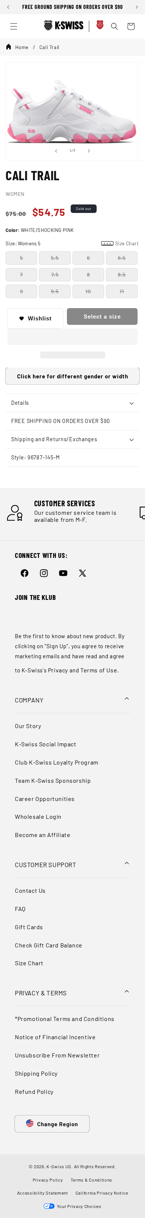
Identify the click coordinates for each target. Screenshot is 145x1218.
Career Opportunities (45, 798)
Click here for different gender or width (72, 376)
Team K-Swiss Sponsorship (53, 780)
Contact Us (30, 890)
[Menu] (14, 26)
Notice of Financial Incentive (55, 1036)
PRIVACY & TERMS (41, 992)
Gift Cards (29, 926)
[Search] (114, 26)
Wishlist (40, 318)
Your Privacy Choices (78, 1206)
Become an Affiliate (42, 834)
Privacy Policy (48, 1179)
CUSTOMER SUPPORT (46, 864)
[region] (72, 7)
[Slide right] (89, 151)
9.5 (55, 291)
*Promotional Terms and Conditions (65, 1018)
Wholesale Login (38, 816)
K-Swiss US (58, 1166)
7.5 (55, 274)
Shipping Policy (36, 1073)
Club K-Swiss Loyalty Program (57, 762)
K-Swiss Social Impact (46, 743)
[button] (72, 337)
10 (88, 291)
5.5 (55, 258)
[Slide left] (56, 151)
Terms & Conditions (92, 1179)
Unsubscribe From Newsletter (57, 1055)
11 (122, 291)
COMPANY (29, 700)
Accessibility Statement (42, 1192)
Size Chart (29, 962)
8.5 (122, 274)
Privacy (58, 669)
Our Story (28, 725)
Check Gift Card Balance (49, 945)
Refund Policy (34, 1091)
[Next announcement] (137, 7)
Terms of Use (98, 669)
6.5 (122, 258)
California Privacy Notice (101, 1192)
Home (22, 47)
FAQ (20, 908)
